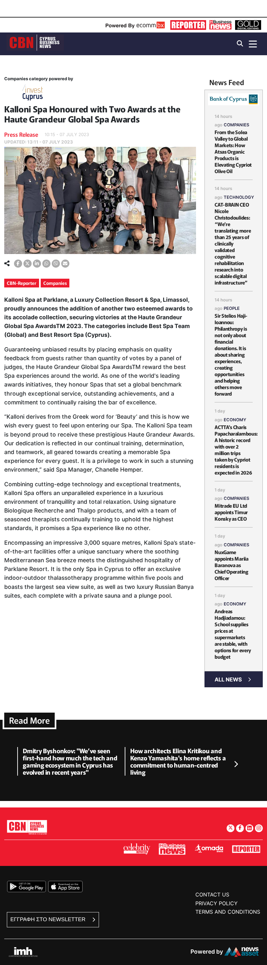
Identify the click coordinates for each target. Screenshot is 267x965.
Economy (235, 419)
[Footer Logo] (27, 827)
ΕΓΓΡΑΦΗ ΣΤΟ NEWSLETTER (48, 919)
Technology (239, 197)
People (232, 308)
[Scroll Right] (236, 764)
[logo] (35, 43)
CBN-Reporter (21, 283)
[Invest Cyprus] (32, 93)
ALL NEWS (228, 679)
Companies (55, 283)
